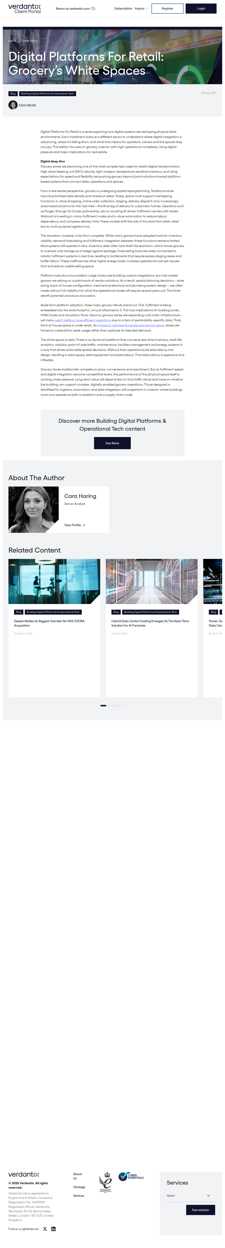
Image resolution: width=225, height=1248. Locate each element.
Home (12, 40)
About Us (77, 1176)
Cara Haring (27, 105)
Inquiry (139, 8)
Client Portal (30, 40)
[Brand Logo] (24, 8)
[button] (103, 705)
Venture (78, 1195)
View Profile (72, 525)
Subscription (123, 8)
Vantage (79, 1187)
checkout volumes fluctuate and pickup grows (131, 325)
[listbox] (191, 1195)
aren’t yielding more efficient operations (83, 320)
